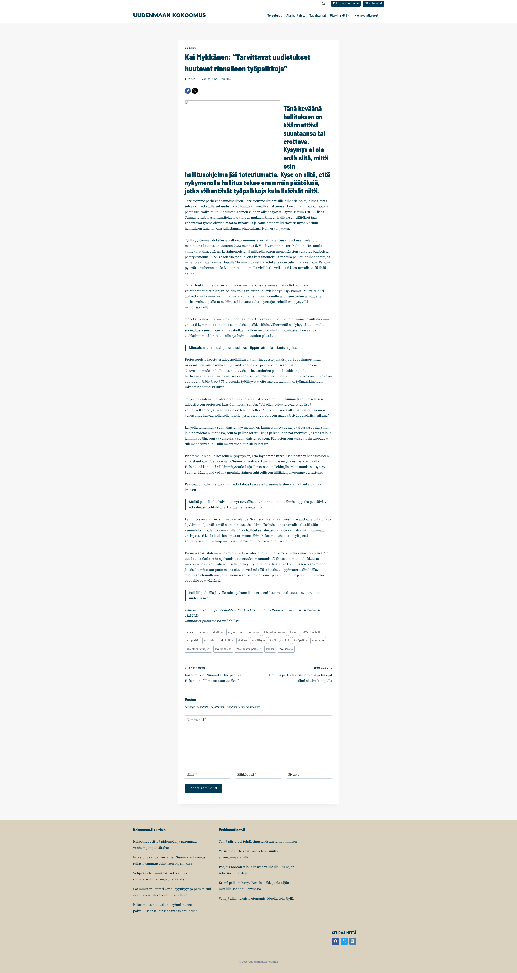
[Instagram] (352, 941)
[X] (195, 91)
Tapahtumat (317, 15)
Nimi (192, 774)
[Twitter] (344, 941)
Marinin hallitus (313, 632)
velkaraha (286, 649)
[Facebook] (188, 91)
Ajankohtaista (295, 15)
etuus (204, 632)
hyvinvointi (235, 632)
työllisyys (258, 640)
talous (242, 640)
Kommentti (196, 720)
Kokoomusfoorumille (346, 3)
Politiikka (227, 640)
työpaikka (300, 640)
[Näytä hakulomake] (323, 3)
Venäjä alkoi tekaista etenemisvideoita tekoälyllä (256, 898)
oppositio (193, 640)
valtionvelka (223, 649)
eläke (190, 632)
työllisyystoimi (279, 640)
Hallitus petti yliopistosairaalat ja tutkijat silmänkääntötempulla (300, 675)
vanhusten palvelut (248, 649)
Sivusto (293, 774)
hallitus (218, 632)
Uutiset (190, 47)
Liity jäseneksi (373, 3)
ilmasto (254, 632)
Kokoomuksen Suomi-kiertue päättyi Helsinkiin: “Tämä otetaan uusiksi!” (213, 675)
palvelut (209, 640)
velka (270, 649)
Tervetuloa (274, 15)
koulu (294, 632)
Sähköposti (246, 774)
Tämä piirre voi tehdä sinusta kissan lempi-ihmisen (258, 841)
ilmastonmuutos (274, 632)
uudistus (318, 640)
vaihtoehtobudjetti (198, 649)
